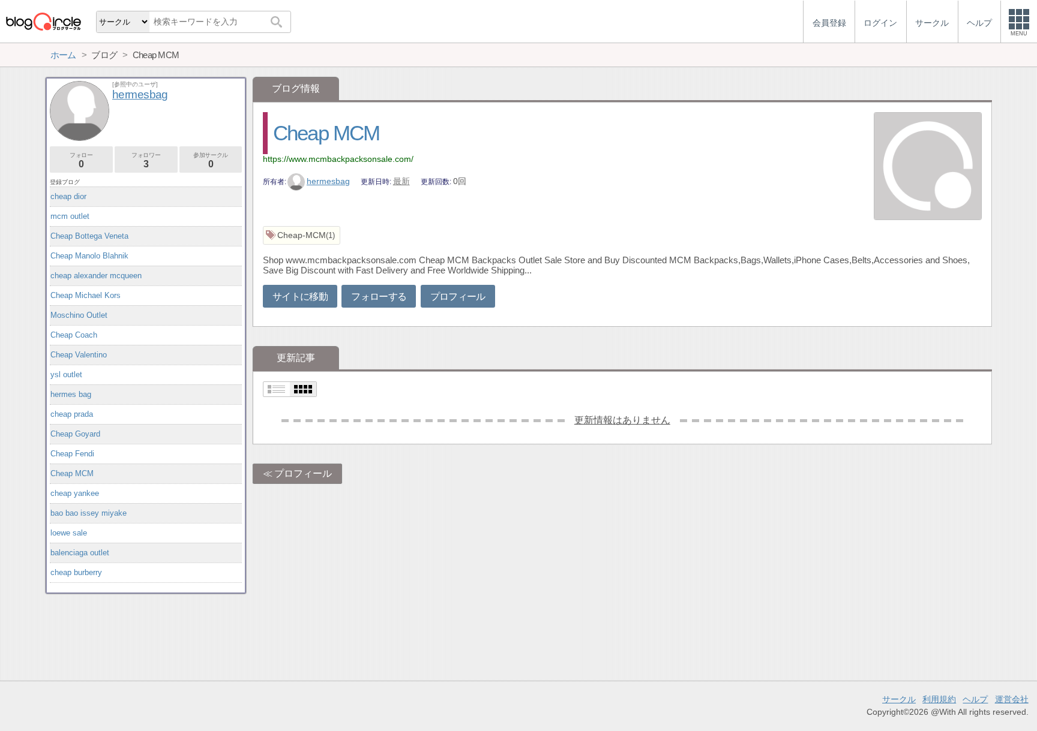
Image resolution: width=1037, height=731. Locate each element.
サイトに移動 (300, 296)
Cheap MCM (326, 133)
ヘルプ (975, 699)
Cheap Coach (73, 334)
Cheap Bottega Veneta (89, 235)
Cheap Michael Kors (85, 295)
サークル (899, 699)
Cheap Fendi (72, 453)
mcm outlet (69, 216)
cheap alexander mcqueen (96, 275)
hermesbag (328, 181)
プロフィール (457, 296)
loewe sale (68, 532)
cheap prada (71, 414)
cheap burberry (76, 572)
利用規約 (939, 699)
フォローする (378, 296)
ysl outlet (66, 374)
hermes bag (70, 394)
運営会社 (1012, 699)
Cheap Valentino (78, 354)
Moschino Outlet (78, 315)
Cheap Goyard (75, 433)
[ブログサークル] (43, 21)
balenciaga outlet (79, 552)
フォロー (81, 160)
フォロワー (145, 160)
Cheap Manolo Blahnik (89, 255)
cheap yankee (74, 493)
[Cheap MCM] (928, 167)
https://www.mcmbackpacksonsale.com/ (338, 159)
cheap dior (68, 196)
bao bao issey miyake (88, 513)
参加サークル (210, 160)
